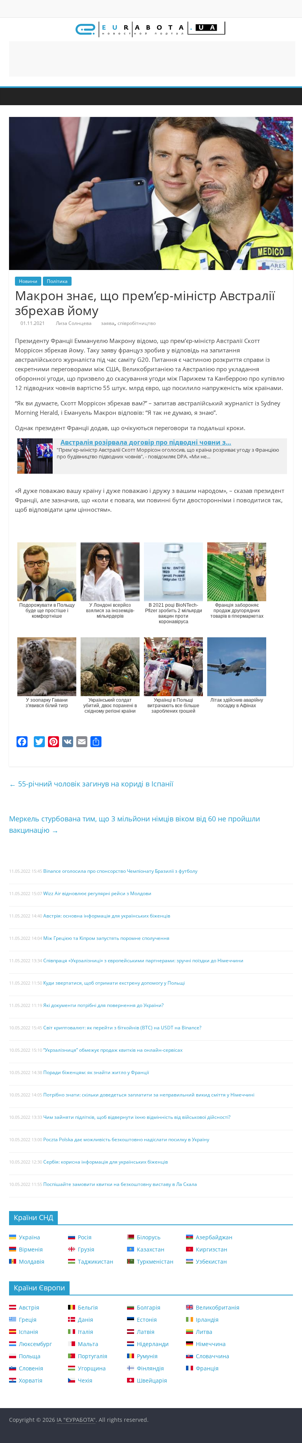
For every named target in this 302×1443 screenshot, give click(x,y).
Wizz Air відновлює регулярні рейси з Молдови (97, 894)
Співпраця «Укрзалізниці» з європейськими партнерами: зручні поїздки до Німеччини (143, 961)
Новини (28, 281)
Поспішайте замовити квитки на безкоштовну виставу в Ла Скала (120, 1185)
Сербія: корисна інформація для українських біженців (105, 1162)
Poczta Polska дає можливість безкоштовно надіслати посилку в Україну (126, 1140)
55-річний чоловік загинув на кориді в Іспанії (91, 783)
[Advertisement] (152, 59)
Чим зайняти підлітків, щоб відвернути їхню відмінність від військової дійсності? (136, 1118)
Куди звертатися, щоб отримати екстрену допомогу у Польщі (114, 983)
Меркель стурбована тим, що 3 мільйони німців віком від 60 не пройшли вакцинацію (134, 824)
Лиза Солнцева (74, 323)
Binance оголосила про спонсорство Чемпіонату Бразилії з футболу (120, 871)
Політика (57, 281)
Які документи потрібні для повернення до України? (103, 1006)
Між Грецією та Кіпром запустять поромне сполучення (106, 939)
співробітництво (137, 323)
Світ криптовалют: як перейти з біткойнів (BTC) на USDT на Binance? (122, 1028)
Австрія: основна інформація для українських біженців (106, 916)
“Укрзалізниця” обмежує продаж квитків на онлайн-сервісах (112, 1050)
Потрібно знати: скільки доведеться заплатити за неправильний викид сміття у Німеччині (148, 1095)
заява (107, 323)
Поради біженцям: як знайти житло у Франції (96, 1073)
